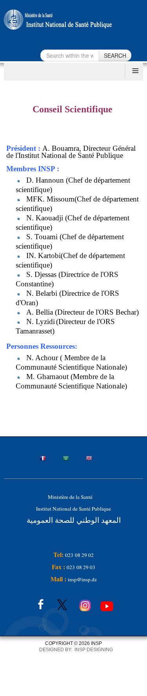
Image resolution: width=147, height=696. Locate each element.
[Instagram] (85, 603)
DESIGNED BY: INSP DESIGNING (73, 649)
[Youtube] (107, 603)
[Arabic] (74, 459)
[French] (51, 459)
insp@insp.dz (82, 579)
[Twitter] (62, 603)
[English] (97, 459)
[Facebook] (39, 603)
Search (115, 55)
